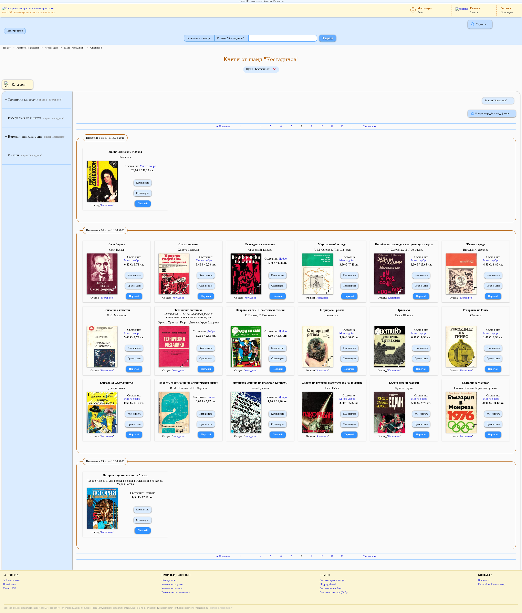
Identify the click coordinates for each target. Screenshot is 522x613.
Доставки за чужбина (330, 588)
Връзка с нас (484, 580)
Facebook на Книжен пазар (491, 584)
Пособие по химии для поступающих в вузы (404, 244)
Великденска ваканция (260, 244)
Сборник (475, 315)
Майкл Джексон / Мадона (125, 151)
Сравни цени (142, 193)
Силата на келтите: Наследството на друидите (332, 382)
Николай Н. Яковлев (475, 249)
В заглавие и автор (198, 38)
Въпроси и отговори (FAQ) (333, 592)
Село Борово (116, 244)
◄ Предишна (223, 126)
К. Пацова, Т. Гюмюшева (260, 315)
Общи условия (169, 580)
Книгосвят (268, 1)
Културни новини (254, 1)
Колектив (125, 157)
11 (332, 126)
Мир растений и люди (332, 244)
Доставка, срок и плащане (333, 580)
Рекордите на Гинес (475, 310)
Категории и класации (28, 47)
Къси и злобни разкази (404, 382)
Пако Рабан (332, 388)
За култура (278, 1)
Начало (7, 47)
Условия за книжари (171, 588)
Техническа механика (188, 310)
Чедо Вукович (260, 388)
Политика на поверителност (175, 592)
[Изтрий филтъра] (274, 69)
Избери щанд (15, 30)
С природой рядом (332, 310)
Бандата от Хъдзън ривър (117, 382)
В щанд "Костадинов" (230, 38)
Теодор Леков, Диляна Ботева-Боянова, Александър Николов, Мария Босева (125, 482)
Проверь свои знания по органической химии (188, 382)
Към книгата (142, 182)
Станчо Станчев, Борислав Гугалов (475, 388)
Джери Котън (116, 388)
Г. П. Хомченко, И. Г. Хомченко (404, 249)
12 (342, 126)
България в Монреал (475, 382)
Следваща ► (369, 126)
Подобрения (9, 584)
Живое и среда (475, 244)
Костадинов (107, 205)
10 (322, 126)
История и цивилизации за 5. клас (125, 475)
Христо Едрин (404, 388)
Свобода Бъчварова (260, 249)
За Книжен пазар (11, 580)
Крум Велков (117, 249)
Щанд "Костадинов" (74, 47)
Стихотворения (188, 244)
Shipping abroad (328, 584)
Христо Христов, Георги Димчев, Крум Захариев (188, 322)
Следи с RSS (9, 588)
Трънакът (404, 310)
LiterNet (242, 1)
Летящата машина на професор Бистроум (260, 382)
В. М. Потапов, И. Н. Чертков (188, 388)
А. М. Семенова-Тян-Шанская (332, 249)
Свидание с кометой (117, 310)
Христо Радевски (188, 249)
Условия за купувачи (172, 584)
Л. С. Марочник (117, 315)
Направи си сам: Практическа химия (260, 310)
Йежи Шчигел (404, 315)
